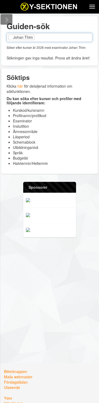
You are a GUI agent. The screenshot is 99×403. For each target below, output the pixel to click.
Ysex (8, 398)
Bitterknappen (15, 371)
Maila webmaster (18, 376)
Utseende (12, 387)
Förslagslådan (16, 382)
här (20, 86)
